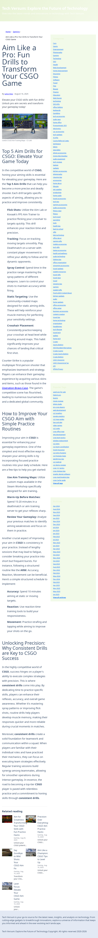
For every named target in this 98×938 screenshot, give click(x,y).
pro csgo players (59, 407)
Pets (54, 86)
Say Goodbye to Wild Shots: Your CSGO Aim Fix (19, 859)
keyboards (56, 110)
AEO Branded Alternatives (62, 348)
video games (57, 425)
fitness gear (57, 211)
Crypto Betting (58, 357)
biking (55, 147)
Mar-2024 (56, 558)
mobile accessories (60, 244)
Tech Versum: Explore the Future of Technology (45, 8)
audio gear (57, 119)
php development (59, 435)
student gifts (57, 290)
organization (57, 323)
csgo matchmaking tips (61, 477)
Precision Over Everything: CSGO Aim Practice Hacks (43, 824)
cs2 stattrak (57, 462)
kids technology (58, 235)
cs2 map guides (58, 419)
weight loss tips (58, 459)
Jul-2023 (56, 540)
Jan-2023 (56, 534)
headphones (57, 326)
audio (55, 299)
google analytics (59, 416)
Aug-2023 (56, 567)
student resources (59, 272)
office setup (57, 308)
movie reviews (58, 401)
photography (57, 174)
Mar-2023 (56, 543)
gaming (55, 287)
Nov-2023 (56, 512)
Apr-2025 (56, 585)
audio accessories (59, 208)
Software (56, 80)
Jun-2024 (56, 546)
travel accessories (59, 199)
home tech (57, 339)
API (54, 366)
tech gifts (56, 247)
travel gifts (57, 275)
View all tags (58, 483)
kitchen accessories (60, 171)
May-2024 (56, 576)
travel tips (56, 317)
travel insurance (59, 450)
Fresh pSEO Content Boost (62, 293)
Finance (56, 92)
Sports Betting (58, 345)
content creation (59, 314)
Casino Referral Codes (61, 141)
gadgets (56, 168)
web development (59, 410)
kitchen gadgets (58, 296)
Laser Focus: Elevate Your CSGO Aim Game (19, 891)
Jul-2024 (56, 527)
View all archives (59, 597)
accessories (57, 180)
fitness (55, 214)
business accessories (60, 311)
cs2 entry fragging (59, 453)
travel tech (57, 333)
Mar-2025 (56, 588)
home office (57, 122)
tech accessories (59, 116)
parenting (56, 220)
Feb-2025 (56, 582)
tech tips (56, 202)
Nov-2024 (56, 521)
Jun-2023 (56, 518)
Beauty (55, 89)
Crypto (55, 342)
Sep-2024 (56, 515)
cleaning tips (57, 177)
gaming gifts (57, 241)
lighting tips (57, 259)
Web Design (57, 98)
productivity (57, 192)
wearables (56, 150)
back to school (58, 229)
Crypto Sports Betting (60, 354)
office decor (57, 238)
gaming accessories (60, 205)
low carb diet (57, 422)
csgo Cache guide (59, 480)
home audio (57, 196)
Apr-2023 (56, 549)
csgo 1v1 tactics (58, 468)
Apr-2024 (56, 506)
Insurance (56, 74)
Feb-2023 (56, 537)
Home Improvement (60, 71)
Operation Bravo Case (15, 388)
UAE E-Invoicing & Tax (61, 363)
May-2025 (56, 591)
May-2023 (56, 552)
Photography (57, 52)
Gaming (16, 31)
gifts (54, 232)
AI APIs (55, 138)
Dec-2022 (56, 570)
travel (55, 281)
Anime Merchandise (60, 156)
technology (57, 101)
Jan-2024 (56, 530)
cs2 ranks (56, 428)
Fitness (55, 77)
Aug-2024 (56, 509)
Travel (55, 83)
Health (55, 65)
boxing (55, 398)
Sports (55, 46)
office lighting (58, 107)
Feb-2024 (56, 573)
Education (56, 95)
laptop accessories (59, 250)
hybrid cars (57, 395)
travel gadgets (58, 269)
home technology (59, 320)
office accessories (59, 305)
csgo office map (58, 431)
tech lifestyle (57, 329)
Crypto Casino (58, 351)
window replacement (60, 441)
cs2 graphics (57, 413)
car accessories (58, 132)
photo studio (57, 404)
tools (55, 223)
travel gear (57, 278)
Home (8, 31)
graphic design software (61, 474)
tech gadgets (57, 135)
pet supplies (57, 189)
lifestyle (56, 186)
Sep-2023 (56, 564)
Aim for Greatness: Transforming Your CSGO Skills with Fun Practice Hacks (20, 825)
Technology (57, 58)
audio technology (59, 256)
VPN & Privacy (58, 369)
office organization (59, 262)
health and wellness (60, 253)
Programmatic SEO (60, 125)
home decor (57, 183)
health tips (56, 226)
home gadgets (58, 302)
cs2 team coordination (61, 447)
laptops (55, 165)
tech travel (57, 217)
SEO (54, 62)
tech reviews (57, 162)
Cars (54, 43)
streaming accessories (61, 266)
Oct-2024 (56, 555)
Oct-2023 (56, 561)
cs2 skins (56, 444)
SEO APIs (56, 104)
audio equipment (59, 159)
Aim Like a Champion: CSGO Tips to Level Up (43, 856)
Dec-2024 (56, 579)
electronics (57, 129)
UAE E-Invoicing (58, 360)
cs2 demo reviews (59, 465)
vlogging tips (57, 284)
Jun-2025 (56, 594)
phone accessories (59, 153)
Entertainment (58, 49)
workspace (57, 144)
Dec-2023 (56, 524)
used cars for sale (59, 392)
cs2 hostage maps (59, 456)
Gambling (56, 113)
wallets (55, 336)
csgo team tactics (59, 438)
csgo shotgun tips (59, 471)
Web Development (59, 68)
